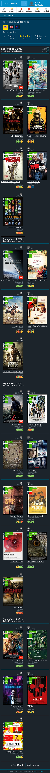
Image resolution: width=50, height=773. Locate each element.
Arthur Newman (15, 227)
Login (38, 2)
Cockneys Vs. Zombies (12, 182)
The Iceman (17, 136)
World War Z (17, 424)
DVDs (4, 11)
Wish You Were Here (37, 326)
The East (31, 470)
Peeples (19, 326)
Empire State (33, 182)
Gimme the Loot (35, 516)
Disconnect (17, 470)
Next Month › (33, 765)
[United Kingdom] (11, 27)
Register (39, 5)
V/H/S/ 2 (31, 706)
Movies (12, 11)
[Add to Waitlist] (21, 57)
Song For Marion (15, 752)
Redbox (29, 11)
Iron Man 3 (17, 660)
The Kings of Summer (37, 660)
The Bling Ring (34, 424)
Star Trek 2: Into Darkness (12, 280)
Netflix (20, 11)
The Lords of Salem (36, 136)
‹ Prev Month (17, 765)
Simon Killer (17, 562)
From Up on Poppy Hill (38, 90)
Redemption (17, 706)
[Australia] (17, 27)
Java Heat (18, 607)
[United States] (5, 27)
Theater (37, 11)
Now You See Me (15, 90)
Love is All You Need (37, 280)
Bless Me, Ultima (35, 562)
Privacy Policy (38, 771)
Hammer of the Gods (13, 372)
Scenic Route (16, 516)
